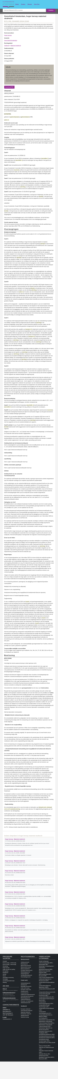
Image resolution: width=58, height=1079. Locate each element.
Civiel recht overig (25, 988)
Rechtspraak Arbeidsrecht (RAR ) (47, 1034)
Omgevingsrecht (25, 973)
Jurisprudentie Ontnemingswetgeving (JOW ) (46, 1002)
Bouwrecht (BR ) (43, 975)
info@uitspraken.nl (7, 1019)
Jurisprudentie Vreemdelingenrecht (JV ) (45, 1012)
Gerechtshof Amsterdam (10, 40)
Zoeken (23, 4)
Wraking (5, 982)
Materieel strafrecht (16, 45)
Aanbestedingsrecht (25, 983)
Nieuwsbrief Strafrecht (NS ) (45, 1031)
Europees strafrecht (25, 1009)
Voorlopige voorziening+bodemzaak (8, 979)
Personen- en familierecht (27, 1001)
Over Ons (36, 4)
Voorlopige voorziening (8, 977)
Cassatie (5, 961)
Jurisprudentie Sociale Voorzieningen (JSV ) (44, 1006)
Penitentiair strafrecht (26, 1013)
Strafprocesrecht (25, 1015)
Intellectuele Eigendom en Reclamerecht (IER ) (45, 979)
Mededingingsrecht (25, 972)
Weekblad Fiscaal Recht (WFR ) (46, 1057)
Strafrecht (6, 45)
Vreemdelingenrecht (25, 976)
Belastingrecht (24, 963)
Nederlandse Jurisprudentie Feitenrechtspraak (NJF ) (45, 1025)
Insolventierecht (24, 993)
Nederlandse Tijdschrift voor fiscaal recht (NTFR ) (45, 1028)
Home (17, 4)
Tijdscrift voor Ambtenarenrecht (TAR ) (46, 1048)
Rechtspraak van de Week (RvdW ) (47, 1043)
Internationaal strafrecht (26, 1010)
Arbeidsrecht (24, 984)
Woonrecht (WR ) (43, 1058)
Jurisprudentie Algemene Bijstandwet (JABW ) (45, 986)
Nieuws (30, 4)
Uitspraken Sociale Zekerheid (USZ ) (46, 1051)
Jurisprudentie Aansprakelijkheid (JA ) (46, 983)
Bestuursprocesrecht (26, 965)
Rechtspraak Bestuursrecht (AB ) (47, 1036)
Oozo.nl (5, 988)
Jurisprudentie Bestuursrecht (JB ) (47, 992)
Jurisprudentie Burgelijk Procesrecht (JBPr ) (44, 994)
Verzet (4, 975)
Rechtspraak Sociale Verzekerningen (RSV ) (44, 1040)
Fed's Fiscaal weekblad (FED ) (46, 977)
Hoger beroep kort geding (9, 969)
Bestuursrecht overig (26, 967)
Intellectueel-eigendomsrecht (28, 994)
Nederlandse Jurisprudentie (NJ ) (47, 1019)
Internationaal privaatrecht (27, 996)
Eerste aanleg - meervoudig (9, 964)
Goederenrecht (24, 991)
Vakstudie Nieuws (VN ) (44, 1054)
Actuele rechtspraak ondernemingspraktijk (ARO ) (46, 962)
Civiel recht (24, 980)
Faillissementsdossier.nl (9, 992)
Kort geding (5, 971)
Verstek (4, 974)
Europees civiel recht (26, 989)
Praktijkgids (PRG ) (43, 1032)
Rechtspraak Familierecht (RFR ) (47, 1037)
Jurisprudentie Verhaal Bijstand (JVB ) (46, 1009)
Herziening (5, 966)
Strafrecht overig (25, 1017)
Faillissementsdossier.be (9, 998)
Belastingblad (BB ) (43, 964)
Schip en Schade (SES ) (44, 1045)
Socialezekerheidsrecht (26, 975)
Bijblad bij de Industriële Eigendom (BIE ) (44, 971)
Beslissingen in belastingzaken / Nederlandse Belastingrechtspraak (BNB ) (46, 968)
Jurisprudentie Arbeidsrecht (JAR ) (47, 989)
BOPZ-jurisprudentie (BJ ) (45, 974)
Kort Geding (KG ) (43, 1018)
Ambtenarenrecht (25, 962)
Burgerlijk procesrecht (26, 986)
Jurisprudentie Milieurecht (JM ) (46, 997)
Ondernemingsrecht (25, 999)
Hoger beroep (8, 35)
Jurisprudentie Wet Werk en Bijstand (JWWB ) (45, 1015)
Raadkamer (5, 972)
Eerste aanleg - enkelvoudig (9, 962)
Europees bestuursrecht (26, 970)
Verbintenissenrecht (25, 1002)
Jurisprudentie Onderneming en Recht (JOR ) (46, 999)
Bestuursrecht (25, 959)
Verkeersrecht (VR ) (43, 1055)
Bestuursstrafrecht (25, 968)
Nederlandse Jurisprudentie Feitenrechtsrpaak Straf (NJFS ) (46, 1022)
